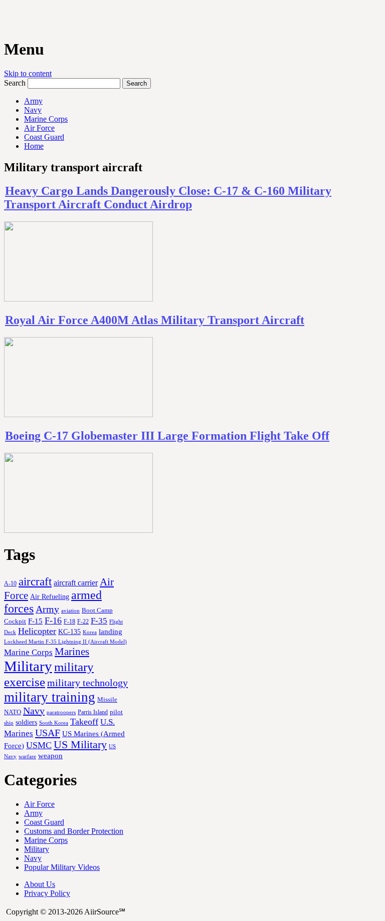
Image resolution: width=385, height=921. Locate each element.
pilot (116, 712)
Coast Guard (44, 137)
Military (28, 666)
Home (34, 146)
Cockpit (15, 621)
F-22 (83, 621)
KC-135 (69, 632)
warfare (27, 756)
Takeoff (84, 722)
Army (33, 101)
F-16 (53, 621)
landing (110, 632)
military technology (87, 682)
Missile (107, 699)
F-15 (35, 621)
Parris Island (93, 712)
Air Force (39, 128)
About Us (39, 884)
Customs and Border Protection (73, 831)
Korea (90, 632)
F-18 (69, 621)
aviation (70, 610)
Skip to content (28, 73)
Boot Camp (97, 610)
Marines (72, 652)
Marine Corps (46, 119)
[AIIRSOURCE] (5, 20)
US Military (80, 745)
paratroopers (61, 712)
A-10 (10, 583)
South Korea (53, 723)
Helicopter (37, 631)
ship (9, 723)
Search (15, 83)
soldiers (26, 722)
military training (49, 697)
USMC (39, 745)
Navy (33, 110)
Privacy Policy (47, 893)
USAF (47, 732)
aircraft (35, 581)
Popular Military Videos (62, 867)
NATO (12, 712)
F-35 (99, 621)
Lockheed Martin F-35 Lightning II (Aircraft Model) (65, 642)
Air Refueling (49, 596)
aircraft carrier (76, 582)
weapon (50, 755)
